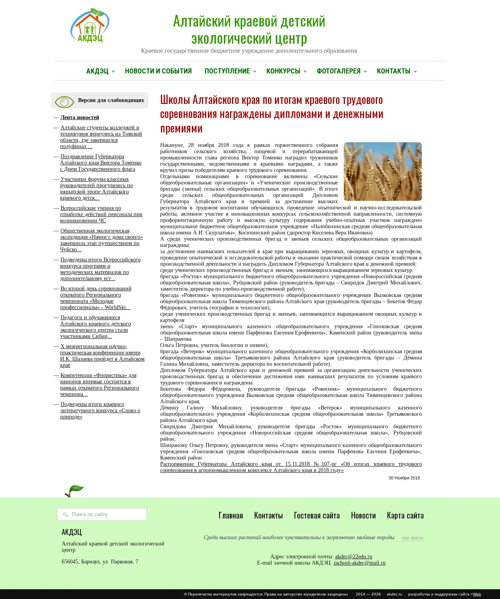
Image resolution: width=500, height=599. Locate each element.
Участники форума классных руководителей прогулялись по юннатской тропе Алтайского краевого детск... (96, 188)
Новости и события (158, 71)
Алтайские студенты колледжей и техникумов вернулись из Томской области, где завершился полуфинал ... (101, 137)
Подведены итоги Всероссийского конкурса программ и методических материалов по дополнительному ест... (100, 269)
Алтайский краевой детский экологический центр (249, 31)
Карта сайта (405, 515)
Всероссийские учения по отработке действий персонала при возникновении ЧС (101, 214)
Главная (231, 515)
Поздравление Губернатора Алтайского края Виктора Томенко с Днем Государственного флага (100, 163)
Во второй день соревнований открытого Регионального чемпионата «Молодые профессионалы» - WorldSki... (96, 298)
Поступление (227, 71)
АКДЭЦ (97, 71)
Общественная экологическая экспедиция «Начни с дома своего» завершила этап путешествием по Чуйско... (101, 240)
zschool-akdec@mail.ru (360, 563)
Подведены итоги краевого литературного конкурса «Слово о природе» (100, 410)
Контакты (394, 71)
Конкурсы (283, 71)
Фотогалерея (339, 71)
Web (477, 594)
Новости (363, 515)
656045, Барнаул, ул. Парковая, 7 (100, 562)
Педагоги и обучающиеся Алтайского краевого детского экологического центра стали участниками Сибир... (95, 327)
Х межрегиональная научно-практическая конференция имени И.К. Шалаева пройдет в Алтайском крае (102, 355)
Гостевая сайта (317, 515)
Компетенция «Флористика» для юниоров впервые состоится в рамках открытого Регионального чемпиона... (99, 384)
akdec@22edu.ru (353, 557)
